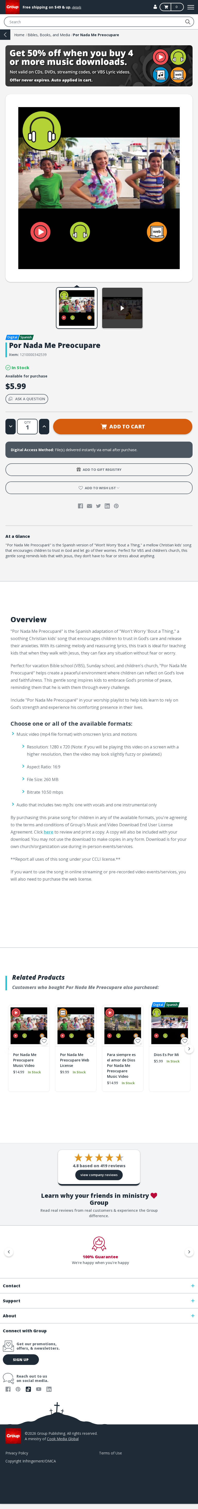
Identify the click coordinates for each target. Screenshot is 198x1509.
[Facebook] (80, 506)
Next (189, 1048)
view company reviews (99, 1174)
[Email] (89, 506)
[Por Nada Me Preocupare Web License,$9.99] (75, 1025)
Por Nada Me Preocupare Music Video (24, 1060)
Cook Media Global (63, 1438)
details (76, 7)
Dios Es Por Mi (166, 1054)
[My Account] (155, 7)
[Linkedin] (107, 506)
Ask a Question (30, 398)
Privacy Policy (16, 1453)
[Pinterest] (116, 506)
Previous (8, 1048)
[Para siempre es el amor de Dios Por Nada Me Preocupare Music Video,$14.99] (122, 1025)
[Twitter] (98, 506)
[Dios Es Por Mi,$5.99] (169, 1025)
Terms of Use (110, 1453)
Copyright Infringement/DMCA (30, 1461)
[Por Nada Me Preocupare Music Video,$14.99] (29, 1025)
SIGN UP (21, 1359)
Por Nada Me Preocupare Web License (74, 1060)
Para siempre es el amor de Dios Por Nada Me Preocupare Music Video (121, 1065)
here (48, 832)
